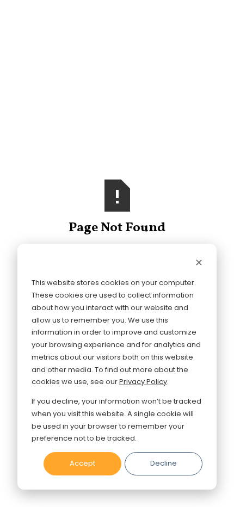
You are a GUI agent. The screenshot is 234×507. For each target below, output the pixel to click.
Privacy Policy (143, 381)
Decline (163, 463)
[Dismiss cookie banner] (198, 264)
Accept (82, 463)
